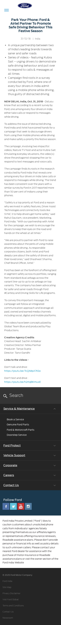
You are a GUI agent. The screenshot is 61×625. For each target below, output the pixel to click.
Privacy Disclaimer (11, 593)
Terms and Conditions (13, 606)
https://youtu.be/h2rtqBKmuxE (22, 382)
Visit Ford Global (10, 600)
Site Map (7, 587)
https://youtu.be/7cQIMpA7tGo (22, 371)
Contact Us (8, 612)
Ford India (7, 581)
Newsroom (8, 618)
